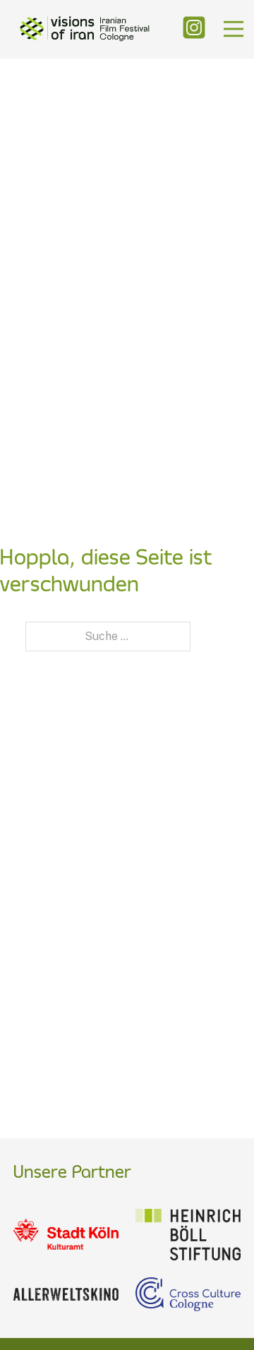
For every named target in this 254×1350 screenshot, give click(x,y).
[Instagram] (194, 29)
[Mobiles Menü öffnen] (233, 29)
